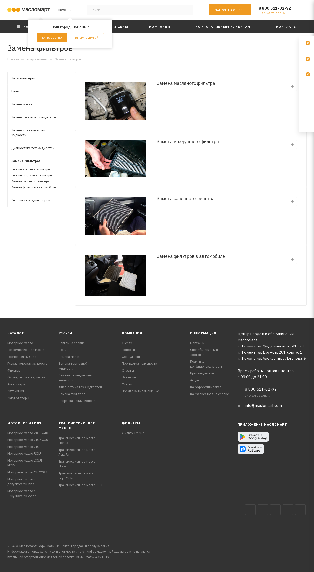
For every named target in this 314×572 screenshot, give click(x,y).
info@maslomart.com (263, 405)
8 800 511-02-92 (275, 8)
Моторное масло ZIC (23, 447)
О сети (127, 343)
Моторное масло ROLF (24, 454)
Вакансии (129, 377)
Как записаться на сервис (209, 394)
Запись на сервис (72, 343)
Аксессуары (16, 384)
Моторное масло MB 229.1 (27, 472)
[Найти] (187, 10)
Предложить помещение (140, 391)
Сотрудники (131, 357)
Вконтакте (250, 509)
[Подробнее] (292, 86)
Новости (128, 350)
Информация (203, 333)
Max (263, 509)
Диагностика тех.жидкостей (80, 387)
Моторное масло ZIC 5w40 (27, 433)
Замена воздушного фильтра (188, 141)
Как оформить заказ (205, 387)
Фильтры (14, 370)
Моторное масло (20, 343)
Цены (63, 350)
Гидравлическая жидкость (27, 363)
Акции (194, 380)
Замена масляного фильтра (186, 83)
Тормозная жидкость (23, 357)
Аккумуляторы (18, 398)
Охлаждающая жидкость (26, 377)
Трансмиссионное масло (25, 350)
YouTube (288, 509)
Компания (132, 333)
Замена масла (69, 357)
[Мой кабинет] (304, 11)
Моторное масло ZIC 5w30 (27, 440)
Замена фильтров (72, 394)
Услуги (65, 333)
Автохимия (15, 391)
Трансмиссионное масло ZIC (80, 485)
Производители (202, 373)
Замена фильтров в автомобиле (191, 256)
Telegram (275, 509)
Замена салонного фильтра (186, 198)
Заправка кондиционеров (78, 401)
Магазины (197, 343)
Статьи (127, 384)
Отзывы (128, 370)
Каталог (15, 333)
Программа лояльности (139, 363)
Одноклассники (300, 509)
